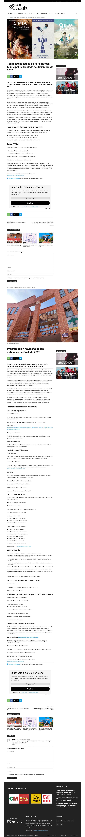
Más (62, 13)
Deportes (31, 13)
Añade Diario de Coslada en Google (15, 175)
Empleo (8, 242)
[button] (76, 13)
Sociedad (57, 13)
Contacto (76, 835)
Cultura (20, 13)
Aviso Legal (24, 206)
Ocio (15, 13)
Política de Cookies (64, 835)
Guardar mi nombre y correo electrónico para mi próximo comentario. (26, 278)
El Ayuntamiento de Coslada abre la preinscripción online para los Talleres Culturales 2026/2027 (30, 245)
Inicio (8, 17)
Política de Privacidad (33, 206)
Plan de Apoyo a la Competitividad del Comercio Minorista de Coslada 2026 (45, 245)
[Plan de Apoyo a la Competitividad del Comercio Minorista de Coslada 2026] (46, 238)
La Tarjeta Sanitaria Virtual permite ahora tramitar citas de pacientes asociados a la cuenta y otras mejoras (42, 224)
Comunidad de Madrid (41, 13)
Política (51, 13)
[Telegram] (70, 1)
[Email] (17, 76)
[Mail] (68, 1)
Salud (26, 13)
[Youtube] (77, 1)
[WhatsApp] (75, 1)
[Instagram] (66, 1)
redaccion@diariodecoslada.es (40, 830)
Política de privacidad (56, 835)
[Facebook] (64, 1)
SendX (50, 208)
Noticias (10, 13)
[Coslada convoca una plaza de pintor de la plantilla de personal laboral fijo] (14, 238)
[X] (73, 1)
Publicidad (71, 835)
